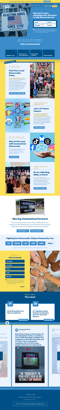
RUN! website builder (32, 399)
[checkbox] (33, 29)
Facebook (15, 152)
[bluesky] (50, 5)
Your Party (37, 5)
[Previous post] (1, 356)
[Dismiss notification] (58, 1)
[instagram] (46, 5)
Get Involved (25, 5)
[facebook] (44, 5)
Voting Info (32, 5)
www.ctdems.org (17, 404)
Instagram (21, 152)
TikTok (17, 153)
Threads (11, 153)
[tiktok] (47, 5)
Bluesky (11, 152)
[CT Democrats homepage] (6, 7)
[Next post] (58, 356)
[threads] (49, 5)
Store (42, 5)
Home (21, 5)
